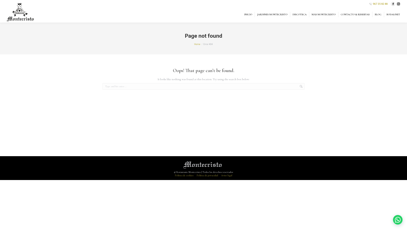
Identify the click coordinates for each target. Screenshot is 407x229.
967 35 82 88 (380, 3)
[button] (398, 220)
